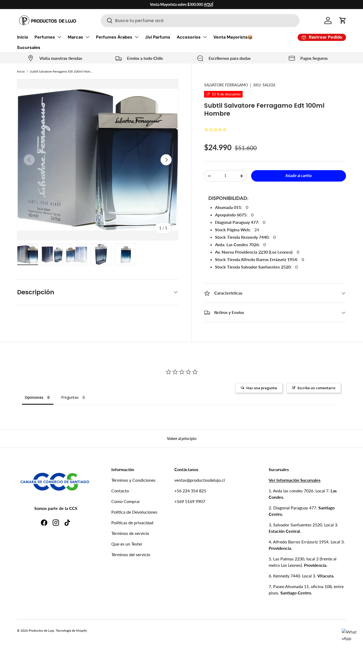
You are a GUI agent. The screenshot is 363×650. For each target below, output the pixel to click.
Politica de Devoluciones (134, 511)
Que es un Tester (126, 543)
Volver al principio (181, 438)
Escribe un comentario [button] (316, 387)
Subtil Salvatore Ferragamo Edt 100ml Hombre (62, 71)
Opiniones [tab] (34, 397)
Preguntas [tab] (70, 397)
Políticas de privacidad (132, 522)
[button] (343, 20)
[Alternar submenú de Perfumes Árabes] (136, 37)
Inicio (22, 37)
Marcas (75, 37)
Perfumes (45, 37)
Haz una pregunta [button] (261, 387)
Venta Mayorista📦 (233, 37)
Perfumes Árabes (114, 37)
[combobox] (200, 20)
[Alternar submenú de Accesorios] (205, 37)
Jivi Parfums (157, 37)
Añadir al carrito (298, 176)
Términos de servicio (130, 533)
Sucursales (28, 47)
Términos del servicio (130, 554)
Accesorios (189, 37)
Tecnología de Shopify (71, 630)
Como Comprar (125, 501)
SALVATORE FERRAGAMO (226, 85)
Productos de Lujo (41, 630)
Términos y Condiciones (133, 480)
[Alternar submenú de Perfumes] (59, 37)
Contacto (120, 490)
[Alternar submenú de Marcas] (87, 37)
